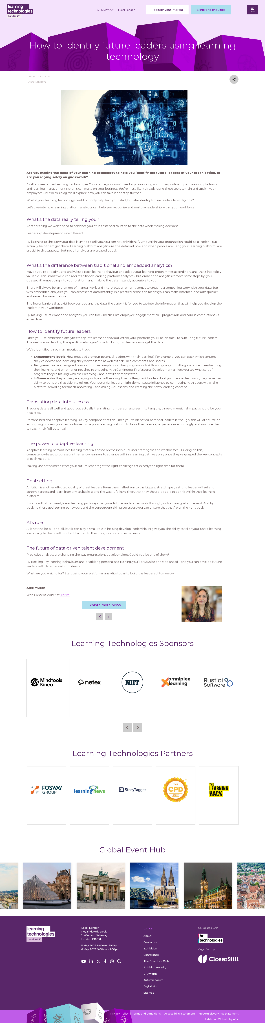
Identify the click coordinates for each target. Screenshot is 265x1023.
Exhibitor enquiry (154, 967)
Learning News (89, 818)
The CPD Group (175, 818)
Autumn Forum (153, 980)
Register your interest (167, 10)
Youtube (83, 961)
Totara (218, 711)
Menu (252, 12)
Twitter (98, 961)
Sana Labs (46, 711)
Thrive (65, 595)
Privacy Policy (119, 1013)
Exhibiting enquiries (211, 10)
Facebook (105, 961)
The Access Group (132, 711)
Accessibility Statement (179, 1013)
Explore (47, 896)
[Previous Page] (99, 616)
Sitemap (148, 992)
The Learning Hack (218, 818)
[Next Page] (108, 616)
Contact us (150, 942)
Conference (151, 954)
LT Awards (150, 973)
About (147, 936)
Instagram (112, 961)
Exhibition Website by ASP (221, 1019)
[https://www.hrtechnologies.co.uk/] (210, 941)
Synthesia (89, 711)
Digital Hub (150, 986)
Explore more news (104, 605)
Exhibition (150, 948)
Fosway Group (46, 818)
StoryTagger (132, 818)
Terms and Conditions (146, 1013)
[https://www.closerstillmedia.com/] (218, 962)
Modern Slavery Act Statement (218, 1013)
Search (119, 961)
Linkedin (91, 961)
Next (137, 727)
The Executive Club (156, 961)
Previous (127, 727)
